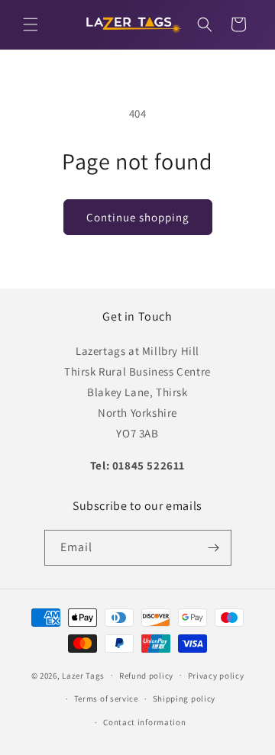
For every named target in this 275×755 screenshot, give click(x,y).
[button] (30, 24)
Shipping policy (184, 698)
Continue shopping (137, 217)
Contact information (144, 722)
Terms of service (106, 698)
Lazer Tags (83, 674)
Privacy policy (216, 675)
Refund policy (146, 675)
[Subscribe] (214, 548)
